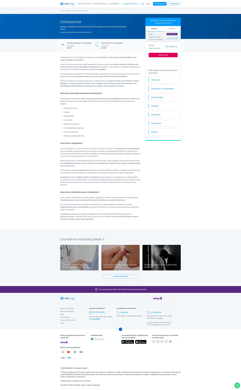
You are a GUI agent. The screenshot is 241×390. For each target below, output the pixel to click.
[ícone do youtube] (166, 341)
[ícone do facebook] (161, 341)
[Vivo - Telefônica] (157, 299)
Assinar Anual (163, 55)
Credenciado (174, 4)
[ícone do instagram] (157, 341)
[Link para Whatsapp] (237, 385)
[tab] (154, 28)
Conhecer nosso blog (120, 276)
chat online (96, 319)
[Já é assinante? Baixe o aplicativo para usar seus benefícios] (127, 342)
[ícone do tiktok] (153, 341)
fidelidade (160, 39)
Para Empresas (160, 4)
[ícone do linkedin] (170, 341)
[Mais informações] (120, 329)
